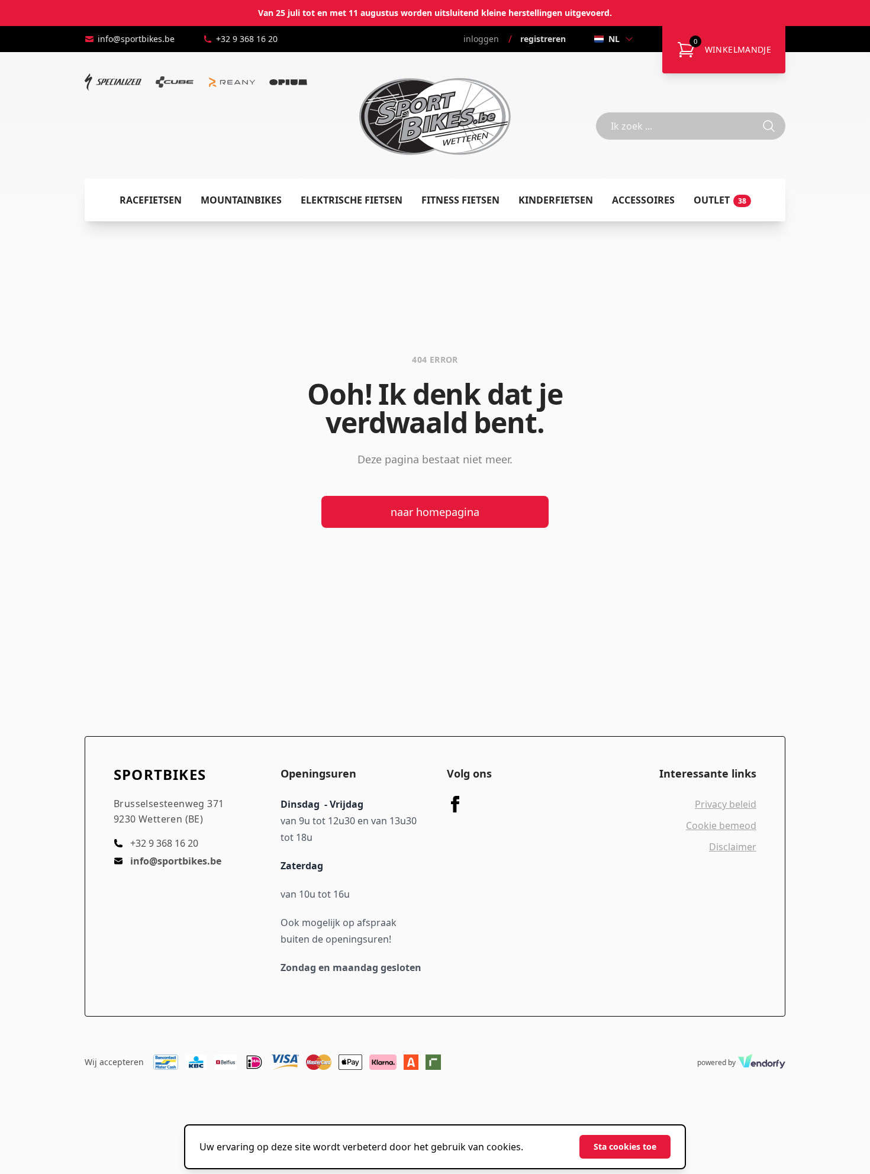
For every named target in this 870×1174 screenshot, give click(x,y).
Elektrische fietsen (351, 200)
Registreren (543, 38)
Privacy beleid (725, 804)
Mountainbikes (241, 200)
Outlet (720, 200)
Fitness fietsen (460, 200)
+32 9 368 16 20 (247, 38)
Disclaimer (732, 846)
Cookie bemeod (721, 825)
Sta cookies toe (625, 1146)
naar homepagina (435, 512)
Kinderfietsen (555, 200)
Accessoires (643, 200)
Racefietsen (151, 200)
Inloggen (481, 38)
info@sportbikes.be (136, 38)
